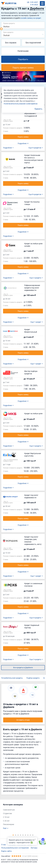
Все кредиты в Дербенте (23, 667)
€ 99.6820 (34, 4)
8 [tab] (30, 835)
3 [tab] (18, 835)
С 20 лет (6, 821)
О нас (3, 844)
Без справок (10, 42)
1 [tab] (13, 835)
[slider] (1, 29)
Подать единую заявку (23, 67)
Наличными (23, 51)
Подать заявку (23, 137)
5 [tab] (23, 835)
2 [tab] (15, 835)
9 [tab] (33, 835)
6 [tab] (25, 835)
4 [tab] (20, 835)
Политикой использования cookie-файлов (20, 103)
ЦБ (28, 2)
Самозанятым (9, 810)
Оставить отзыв (23, 720)
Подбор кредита (32, 678)
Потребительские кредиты (12, 678)
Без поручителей (33, 42)
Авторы (34, 847)
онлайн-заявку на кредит (31, 18)
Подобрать (23, 59)
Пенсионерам (8, 824)
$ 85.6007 (34, 2)
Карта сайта (6, 851)
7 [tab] (28, 835)
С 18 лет (6, 817)
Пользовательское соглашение (15, 847)
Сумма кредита (9, 23)
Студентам (7, 813)
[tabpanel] (21, 816)
